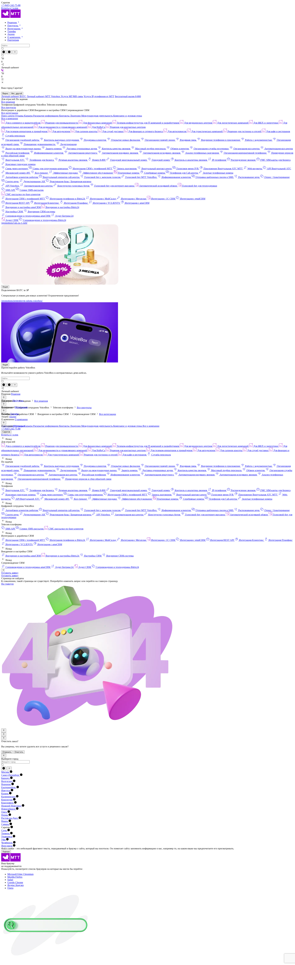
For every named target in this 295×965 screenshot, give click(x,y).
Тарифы (11, 31)
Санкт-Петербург (10, 775)
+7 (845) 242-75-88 (10, 5)
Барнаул (5, 778)
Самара (5, 824)
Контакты (64, 115)
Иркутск (6, 790)
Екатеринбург (8, 787)
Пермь (5, 815)
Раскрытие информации (46, 115)
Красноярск (7, 802)
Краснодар (7, 799)
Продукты (13, 25)
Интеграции (14, 28)
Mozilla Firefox (14, 877)
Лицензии (75, 115)
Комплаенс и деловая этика (127, 115)
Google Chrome (15, 882)
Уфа (3, 839)
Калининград (8, 796)
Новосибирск (8, 809)
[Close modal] (3, 730)
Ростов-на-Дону (10, 818)
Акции (11, 34)
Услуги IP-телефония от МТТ (99, 96)
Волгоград (7, 781)
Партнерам (13, 40)
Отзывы (19, 115)
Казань (5, 793)
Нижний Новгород (11, 805)
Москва (5, 772)
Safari (10, 879)
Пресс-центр (8, 115)
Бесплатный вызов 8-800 (128, 96)
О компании (14, 37)
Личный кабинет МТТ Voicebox (44, 96)
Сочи (4, 830)
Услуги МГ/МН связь (72, 96)
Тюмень (5, 833)
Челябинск (7, 842)
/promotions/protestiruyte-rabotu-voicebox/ (22, 300)
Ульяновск (7, 836)
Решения (12, 22)
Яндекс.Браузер (15, 885)
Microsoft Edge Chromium (20, 874)
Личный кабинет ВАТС (13, 96)
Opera (10, 888)
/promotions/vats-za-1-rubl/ (14, 223)
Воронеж (6, 784)
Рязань (5, 821)
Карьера (28, 115)
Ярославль (7, 845)
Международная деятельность (97, 115)
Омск (4, 812)
